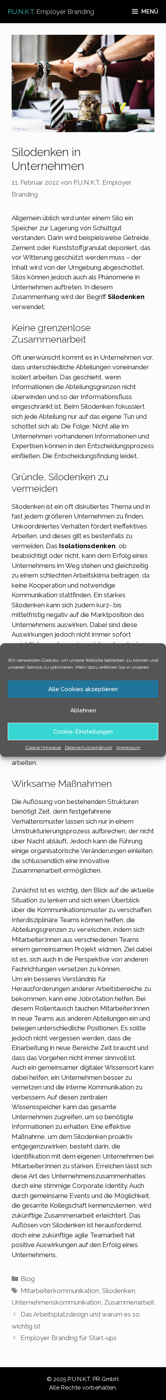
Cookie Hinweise (43, 747)
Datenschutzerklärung (88, 747)
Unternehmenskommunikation (56, 1302)
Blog (27, 1279)
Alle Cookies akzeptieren (83, 689)
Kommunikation (35, 595)
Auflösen (25, 1225)
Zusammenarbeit (129, 1302)
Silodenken (118, 1291)
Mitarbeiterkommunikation (59, 1291)
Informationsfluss (106, 397)
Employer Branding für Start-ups (68, 1338)
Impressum (128, 747)
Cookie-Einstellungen (83, 731)
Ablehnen (83, 710)
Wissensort (121, 1067)
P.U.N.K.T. (51, 11)
